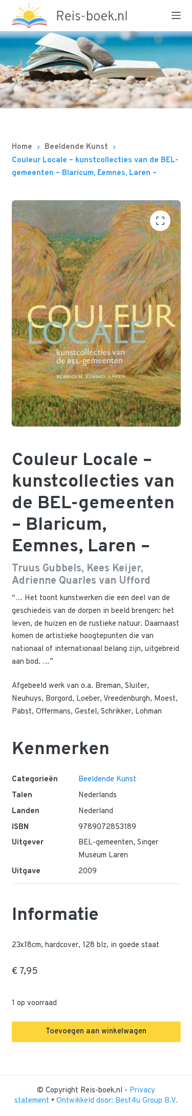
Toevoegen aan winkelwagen (96, 1031)
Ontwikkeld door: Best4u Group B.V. (117, 1101)
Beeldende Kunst (107, 779)
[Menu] (176, 15)
